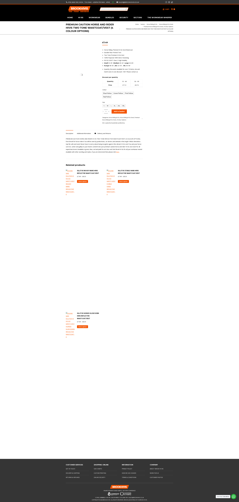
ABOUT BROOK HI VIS (156, 469)
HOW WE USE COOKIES (129, 473)
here (117, 152)
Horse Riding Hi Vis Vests (127, 117)
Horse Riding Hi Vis (114, 117)
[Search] (126, 9)
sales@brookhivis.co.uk (129, 2)
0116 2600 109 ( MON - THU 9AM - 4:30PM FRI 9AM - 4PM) (89, 2)
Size (103, 102)
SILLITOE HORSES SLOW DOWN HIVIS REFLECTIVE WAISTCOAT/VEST (88, 315)
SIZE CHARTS (98, 469)
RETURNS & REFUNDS (73, 477)
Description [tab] (69, 133)
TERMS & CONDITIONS (129, 477)
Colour (104, 90)
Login (167, 9)
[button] (94, 43)
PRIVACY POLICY (127, 469)
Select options (82, 181)
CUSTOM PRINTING (100, 473)
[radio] (107, 93)
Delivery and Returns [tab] (104, 133)
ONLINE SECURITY (99, 477)
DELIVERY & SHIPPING (73, 473)
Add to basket (119, 111)
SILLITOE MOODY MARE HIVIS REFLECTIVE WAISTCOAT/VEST (88, 172)
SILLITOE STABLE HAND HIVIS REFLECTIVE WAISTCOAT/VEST (129, 172)
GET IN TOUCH (70, 469)
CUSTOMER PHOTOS (156, 477)
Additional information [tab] (84, 133)
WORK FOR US (154, 473)
